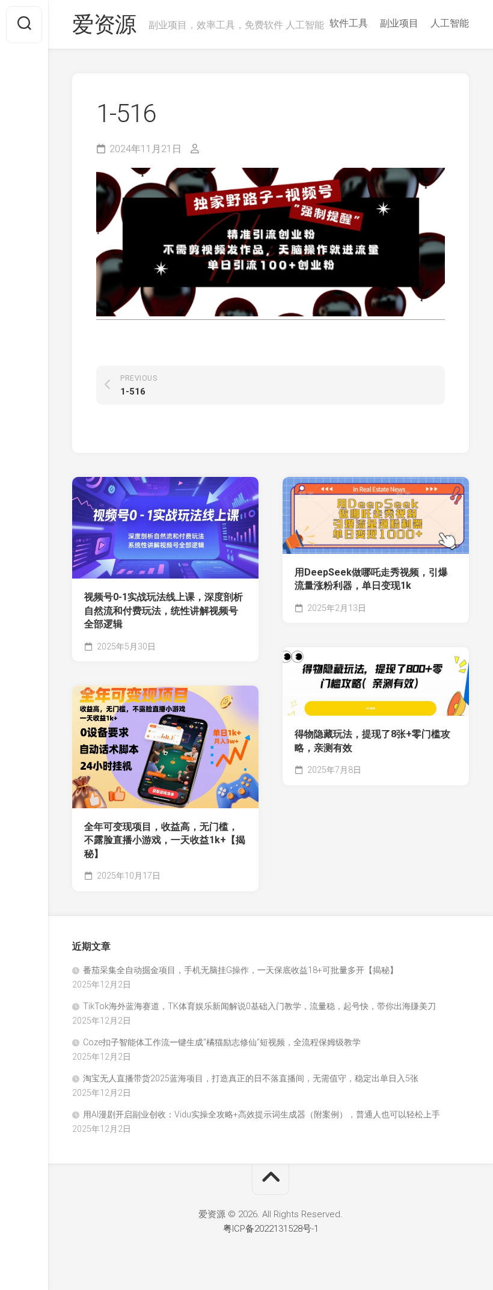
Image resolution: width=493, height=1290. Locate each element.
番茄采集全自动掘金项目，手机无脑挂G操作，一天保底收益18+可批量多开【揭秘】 (240, 970)
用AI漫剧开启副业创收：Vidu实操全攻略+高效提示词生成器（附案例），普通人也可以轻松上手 (261, 1114)
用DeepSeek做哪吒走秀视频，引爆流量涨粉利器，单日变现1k (371, 579)
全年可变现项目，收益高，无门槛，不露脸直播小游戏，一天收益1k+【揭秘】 (164, 840)
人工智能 (449, 23)
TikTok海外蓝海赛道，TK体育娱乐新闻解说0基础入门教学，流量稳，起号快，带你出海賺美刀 (259, 1006)
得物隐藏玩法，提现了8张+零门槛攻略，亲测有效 (372, 741)
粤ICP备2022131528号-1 (271, 1228)
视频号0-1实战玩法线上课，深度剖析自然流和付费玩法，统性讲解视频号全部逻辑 (163, 610)
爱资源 (104, 24)
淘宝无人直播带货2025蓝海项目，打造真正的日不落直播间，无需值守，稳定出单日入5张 (250, 1078)
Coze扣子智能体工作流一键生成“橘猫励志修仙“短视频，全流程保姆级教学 (222, 1042)
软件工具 (348, 23)
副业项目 (399, 23)
